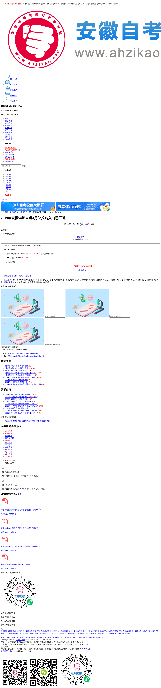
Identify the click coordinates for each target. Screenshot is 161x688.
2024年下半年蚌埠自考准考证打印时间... (20, 377)
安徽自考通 (7, 282)
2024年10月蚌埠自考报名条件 (16, 380)
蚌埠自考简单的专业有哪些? (16, 370)
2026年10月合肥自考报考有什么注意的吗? (21, 411)
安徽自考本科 (52, 637)
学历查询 (8, 456)
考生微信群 (9, 154)
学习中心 (8, 135)
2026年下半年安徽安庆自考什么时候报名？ (22, 406)
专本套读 (8, 139)
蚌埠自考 (8, 178)
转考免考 (8, 452)
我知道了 (80, 237)
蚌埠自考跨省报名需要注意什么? (18, 368)
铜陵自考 (8, 187)
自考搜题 (8, 123)
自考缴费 (8, 152)
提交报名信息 (6, 347)
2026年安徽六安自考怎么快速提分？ (19, 401)
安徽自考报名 (10, 148)
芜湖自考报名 (72, 637)
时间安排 (8, 436)
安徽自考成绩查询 (12, 150)
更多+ (7, 191)
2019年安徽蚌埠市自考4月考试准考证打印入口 (26, 356)
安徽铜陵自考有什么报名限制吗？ (18, 394)
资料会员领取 (10, 159)
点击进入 (82, 270)
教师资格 (8, 433)
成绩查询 (8, 440)
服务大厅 (8, 121)
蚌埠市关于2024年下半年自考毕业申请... (20, 373)
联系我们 (82, 637)
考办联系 (8, 454)
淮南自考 (8, 180)
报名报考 (4, 199)
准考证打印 (9, 161)
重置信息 (15, 347)
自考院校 (8, 128)
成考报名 (8, 137)
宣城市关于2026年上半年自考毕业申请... (20, 413)
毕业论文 (8, 449)
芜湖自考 (8, 176)
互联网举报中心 (7, 651)
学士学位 (8, 445)
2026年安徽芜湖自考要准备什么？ (18, 408)
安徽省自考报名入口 (13, 421)
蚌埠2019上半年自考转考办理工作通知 (23, 353)
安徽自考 (14, 637)
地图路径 (99, 637)
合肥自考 (8, 174)
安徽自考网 (14, 212)
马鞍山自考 (9, 183)
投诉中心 (85, 649)
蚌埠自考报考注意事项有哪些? (17, 366)
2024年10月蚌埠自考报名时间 (16, 382)
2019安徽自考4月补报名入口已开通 (18, 276)
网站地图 (91, 637)
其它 (87, 224)
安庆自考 (8, 189)
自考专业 (8, 125)
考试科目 (8, 443)
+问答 (86, 239)
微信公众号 (9, 157)
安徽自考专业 (41, 637)
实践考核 (8, 447)
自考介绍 (8, 431)
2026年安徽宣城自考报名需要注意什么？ (21, 397)
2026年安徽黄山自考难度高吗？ (17, 399)
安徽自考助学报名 (28, 421)
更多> (20, 494)
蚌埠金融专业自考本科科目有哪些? (18, 375)
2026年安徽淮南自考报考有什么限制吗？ (21, 404)
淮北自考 (8, 185)
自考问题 (8, 130)
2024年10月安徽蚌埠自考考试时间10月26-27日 (23, 384)
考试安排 (4, 201)
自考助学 (8, 132)
